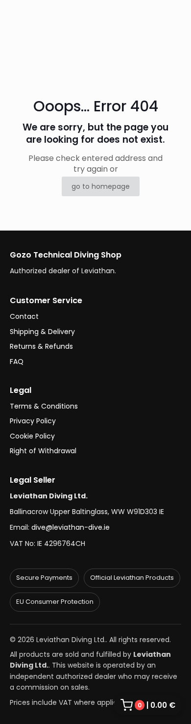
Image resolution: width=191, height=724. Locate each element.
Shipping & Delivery (42, 331)
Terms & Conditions (44, 406)
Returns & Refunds (41, 346)
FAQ (17, 361)
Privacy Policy (33, 421)
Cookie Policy (32, 436)
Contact (24, 316)
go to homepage (101, 186)
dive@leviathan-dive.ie (70, 527)
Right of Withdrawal (43, 451)
